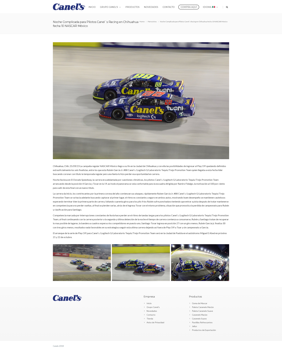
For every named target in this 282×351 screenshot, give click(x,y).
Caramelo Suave (199, 318)
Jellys (194, 326)
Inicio (92, 7)
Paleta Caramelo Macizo (203, 307)
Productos (132, 7)
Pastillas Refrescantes (202, 322)
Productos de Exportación (204, 330)
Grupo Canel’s (109, 7)
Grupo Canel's (153, 307)
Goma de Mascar (199, 303)
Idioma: (207, 7)
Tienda (150, 318)
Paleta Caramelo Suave (202, 311)
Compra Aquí (189, 7)
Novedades (151, 7)
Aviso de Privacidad (155, 322)
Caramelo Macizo (199, 314)
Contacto (169, 7)
